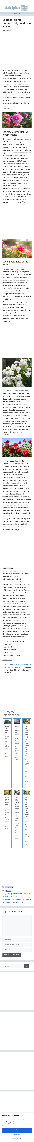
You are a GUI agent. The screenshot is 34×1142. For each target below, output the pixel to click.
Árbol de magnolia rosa (17, 730)
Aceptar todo (17, 1129)
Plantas (8, 891)
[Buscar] (26, 966)
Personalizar (17, 1134)
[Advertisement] (17, 51)
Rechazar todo (17, 1138)
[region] (17, 1127)
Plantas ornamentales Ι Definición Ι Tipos (17, 804)
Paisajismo (9, 887)
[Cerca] (32, 1114)
